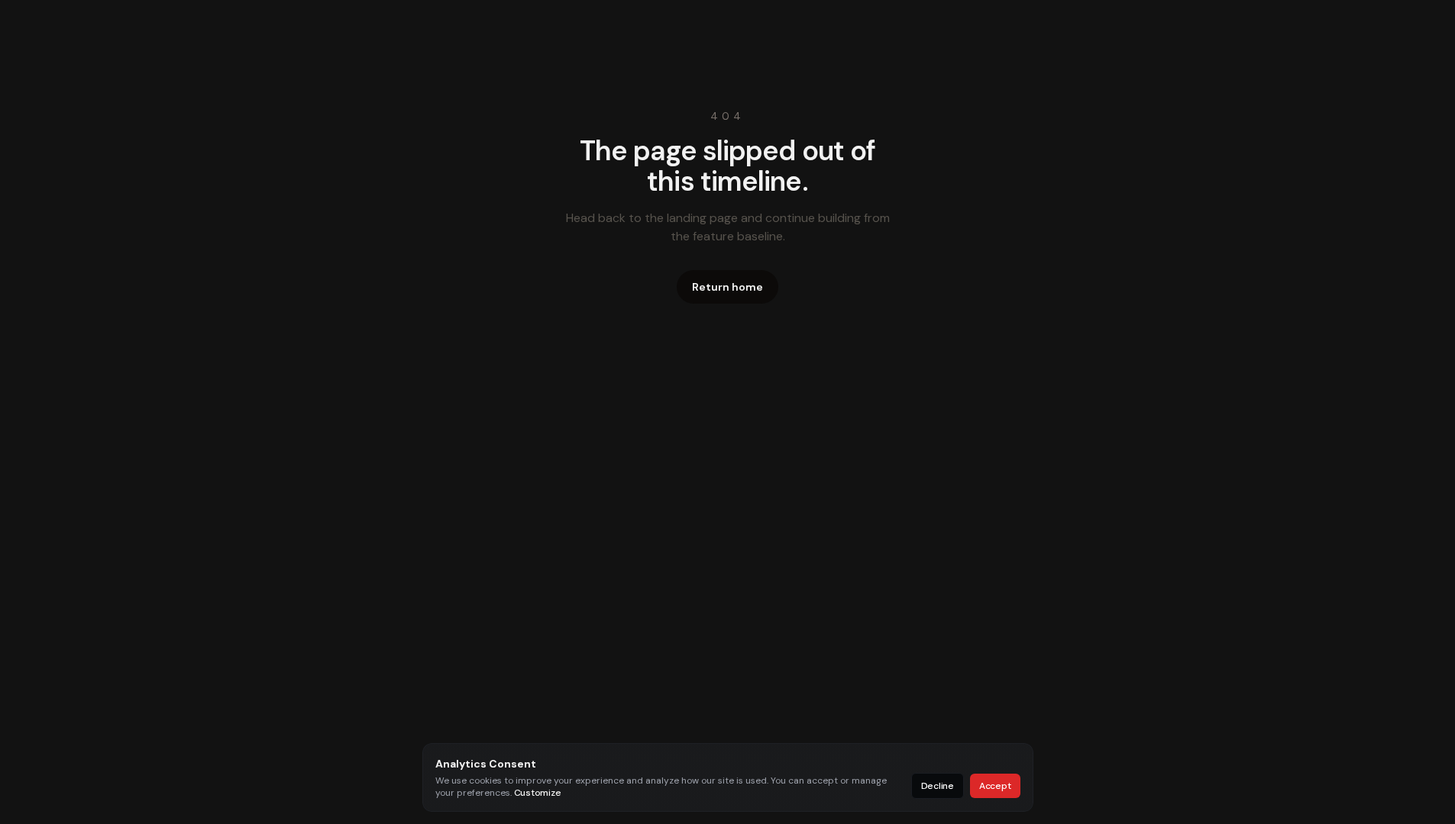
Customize (537, 793)
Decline (937, 786)
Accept (995, 786)
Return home (727, 287)
